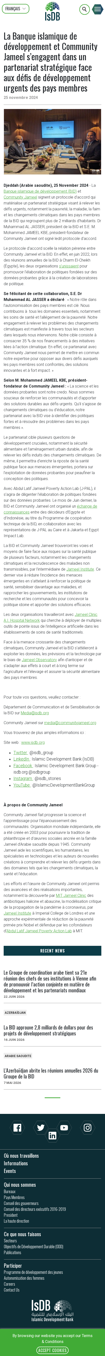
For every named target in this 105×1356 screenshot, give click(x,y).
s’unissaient (69, 266)
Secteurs (10, 1241)
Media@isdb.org (35, 713)
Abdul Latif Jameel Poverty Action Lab (39, 931)
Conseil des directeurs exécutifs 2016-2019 (35, 1209)
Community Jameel (20, 197)
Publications (12, 1252)
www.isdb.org (33, 742)
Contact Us (12, 1290)
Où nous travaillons (21, 1155)
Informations (16, 1163)
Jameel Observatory (39, 659)
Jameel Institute (80, 569)
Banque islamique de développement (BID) (40, 191)
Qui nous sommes (20, 1184)
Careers (9, 1284)
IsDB (52, 11)
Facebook (23, 765)
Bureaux (9, 1191)
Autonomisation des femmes (24, 1278)
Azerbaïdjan (15, 1012)
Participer (13, 1265)
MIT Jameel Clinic (71, 895)
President (11, 1215)
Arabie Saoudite (18, 1056)
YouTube (22, 785)
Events (10, 1170)
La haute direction (16, 1221)
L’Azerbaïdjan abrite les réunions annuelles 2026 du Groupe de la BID (51, 1073)
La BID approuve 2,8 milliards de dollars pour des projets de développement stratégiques (48, 1030)
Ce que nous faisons (22, 1234)
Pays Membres (14, 1197)
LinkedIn (21, 759)
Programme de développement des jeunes (33, 1272)
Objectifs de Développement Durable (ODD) (33, 1246)
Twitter (20, 752)
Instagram (23, 778)
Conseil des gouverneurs (21, 1203)
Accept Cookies (52, 1350)
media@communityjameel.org (70, 722)
